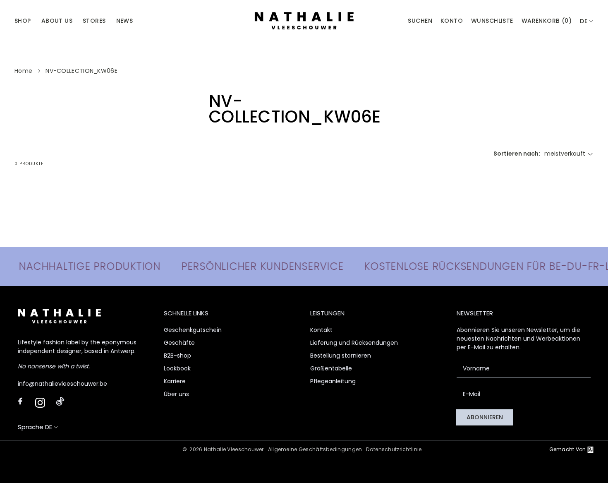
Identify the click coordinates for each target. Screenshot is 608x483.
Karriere (175, 381)
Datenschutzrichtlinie (393, 449)
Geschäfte (179, 343)
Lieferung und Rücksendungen (354, 343)
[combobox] (587, 21)
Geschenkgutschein (193, 330)
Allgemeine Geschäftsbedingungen (315, 449)
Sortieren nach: (516, 153)
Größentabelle (331, 368)
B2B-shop (177, 355)
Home (23, 71)
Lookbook (177, 368)
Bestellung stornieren (340, 355)
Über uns (176, 394)
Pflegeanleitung (333, 381)
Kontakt (321, 330)
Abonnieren (485, 417)
